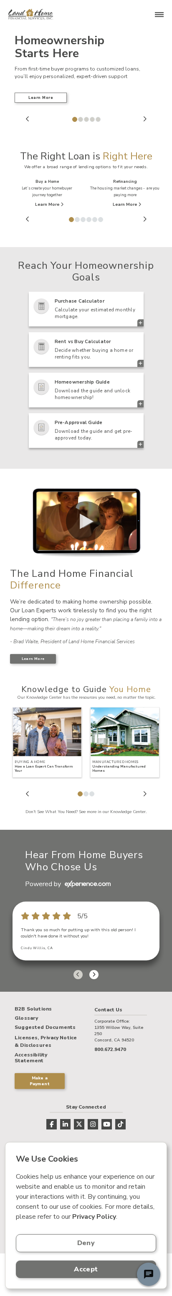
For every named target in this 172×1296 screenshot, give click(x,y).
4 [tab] (92, 119)
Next (144, 118)
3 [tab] (86, 119)
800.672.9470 (110, 1049)
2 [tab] (80, 119)
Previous (27, 118)
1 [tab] (74, 119)
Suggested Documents (45, 1028)
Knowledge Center (128, 812)
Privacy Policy (94, 1216)
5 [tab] (98, 119)
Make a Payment (40, 1081)
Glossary (26, 1018)
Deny (86, 1243)
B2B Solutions (33, 1009)
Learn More (40, 97)
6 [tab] (100, 219)
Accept (86, 1269)
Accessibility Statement (31, 1058)
